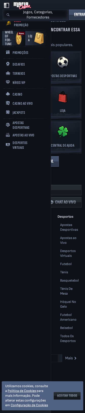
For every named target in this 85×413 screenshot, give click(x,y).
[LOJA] (63, 103)
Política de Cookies (22, 391)
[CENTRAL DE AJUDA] (63, 138)
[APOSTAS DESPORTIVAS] (63, 68)
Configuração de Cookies (29, 405)
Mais (69, 358)
